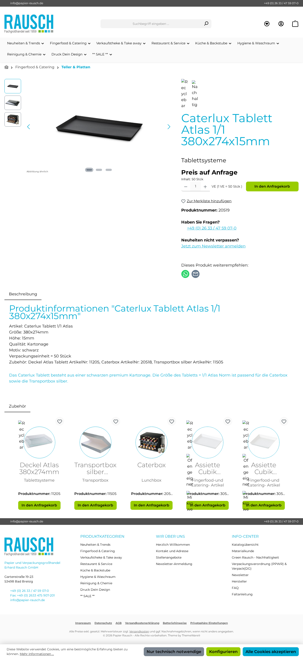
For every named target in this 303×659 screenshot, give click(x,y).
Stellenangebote (168, 557)
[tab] (22, 294)
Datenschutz (103, 623)
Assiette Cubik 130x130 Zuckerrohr (263, 468)
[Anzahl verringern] (185, 186)
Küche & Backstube (95, 570)
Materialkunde (243, 551)
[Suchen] (206, 23)
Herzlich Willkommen (173, 545)
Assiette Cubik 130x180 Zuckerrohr (207, 468)
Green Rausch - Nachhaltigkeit (255, 557)
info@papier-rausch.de (26, 3)
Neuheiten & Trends (95, 545)
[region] (88, 126)
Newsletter (240, 575)
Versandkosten (139, 631)
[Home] (6, 67)
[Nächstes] (168, 127)
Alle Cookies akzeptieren (271, 651)
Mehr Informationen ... (37, 654)
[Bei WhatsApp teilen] (185, 273)
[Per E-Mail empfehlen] (196, 273)
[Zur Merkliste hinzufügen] (59, 421)
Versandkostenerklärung (142, 623)
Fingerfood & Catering (97, 551)
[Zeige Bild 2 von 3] (99, 170)
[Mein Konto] (281, 23)
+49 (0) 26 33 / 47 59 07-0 (281, 3)
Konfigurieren (223, 651)
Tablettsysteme (39, 480)
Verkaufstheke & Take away (101, 557)
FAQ (235, 588)
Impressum (83, 623)
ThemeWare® (191, 635)
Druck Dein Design (95, 590)
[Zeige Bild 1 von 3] (89, 170)
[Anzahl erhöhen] (205, 186)
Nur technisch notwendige (174, 651)
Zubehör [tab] (17, 406)
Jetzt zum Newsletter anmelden (213, 246)
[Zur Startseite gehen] (28, 23)
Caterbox (151, 465)
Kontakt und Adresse (172, 551)
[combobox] (150, 23)
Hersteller (239, 581)
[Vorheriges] (29, 127)
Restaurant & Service (96, 564)
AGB (119, 623)
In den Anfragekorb (272, 186)
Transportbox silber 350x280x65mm (95, 468)
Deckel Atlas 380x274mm (39, 468)
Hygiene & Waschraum (98, 577)
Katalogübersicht (245, 545)
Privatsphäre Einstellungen (209, 623)
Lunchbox (151, 480)
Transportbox (95, 480)
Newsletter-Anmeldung (174, 564)
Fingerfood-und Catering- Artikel (207, 482)
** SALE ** (87, 596)
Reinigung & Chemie (96, 583)
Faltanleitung (242, 594)
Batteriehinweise (175, 623)
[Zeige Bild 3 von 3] (109, 170)
